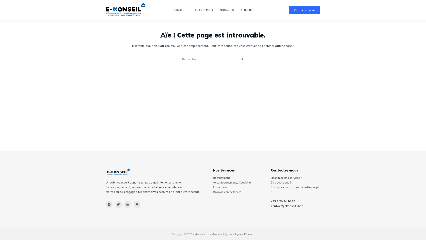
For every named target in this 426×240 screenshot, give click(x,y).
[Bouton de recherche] (242, 59)
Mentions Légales (222, 234)
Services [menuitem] (179, 10)
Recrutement (221, 178)
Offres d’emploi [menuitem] (203, 10)
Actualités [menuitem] (226, 10)
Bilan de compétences (227, 192)
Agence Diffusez (244, 234)
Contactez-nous (304, 10)
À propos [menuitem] (246, 10)
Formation (220, 187)
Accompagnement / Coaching (232, 182)
